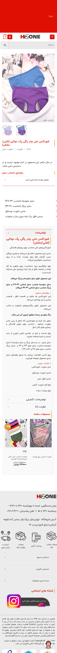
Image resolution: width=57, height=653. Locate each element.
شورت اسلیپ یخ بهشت (42, 457)
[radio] (25, 451)
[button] (52, 37)
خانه (29, 149)
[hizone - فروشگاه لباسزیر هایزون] (30, 37)
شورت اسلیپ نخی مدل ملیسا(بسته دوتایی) (17, 457)
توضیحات (40, 233)
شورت (20, 149)
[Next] (50, 88)
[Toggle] (5, 180)
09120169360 (12, 511)
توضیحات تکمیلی (36, 399)
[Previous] (7, 88)
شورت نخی (7, 149)
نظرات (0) (40, 407)
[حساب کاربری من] (10, 37)
